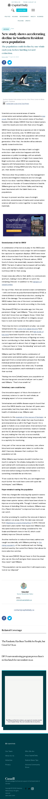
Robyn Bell (5, 57)
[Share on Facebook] (4, 62)
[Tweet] (9, 62)
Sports (27, 21)
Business (40, 16)
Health (33, 16)
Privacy (8, 765)
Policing (21, 21)
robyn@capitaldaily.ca (24, 600)
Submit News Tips (31, 760)
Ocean (6, 29)
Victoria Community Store (32, 766)
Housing (15, 16)
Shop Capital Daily (31, 755)
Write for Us (9, 756)
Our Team (9, 751)
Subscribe (22, 10)
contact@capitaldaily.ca (24, 610)
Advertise (8, 760)
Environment (24, 16)
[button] (33, 10)
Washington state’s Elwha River (18, 523)
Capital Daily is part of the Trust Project (17, 103)
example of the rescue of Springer (29, 417)
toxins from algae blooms (27, 329)
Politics (7, 16)
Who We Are (29, 751)
